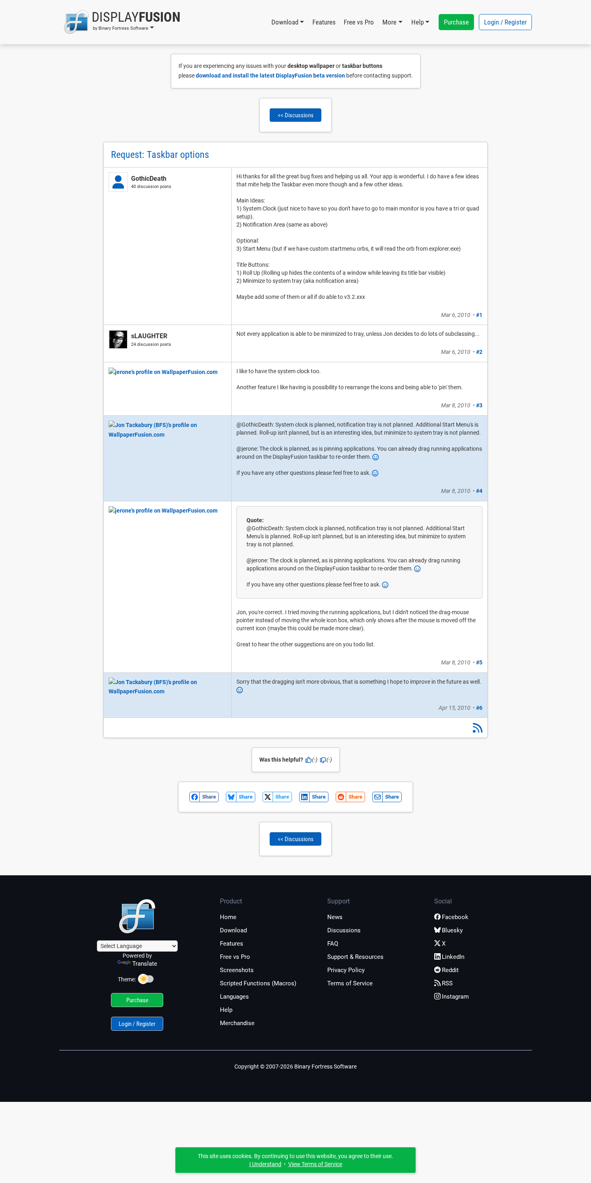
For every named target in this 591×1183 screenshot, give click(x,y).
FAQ (332, 943)
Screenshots (237, 970)
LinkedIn (453, 956)
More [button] (389, 22)
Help (226, 1009)
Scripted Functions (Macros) (258, 983)
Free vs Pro (359, 22)
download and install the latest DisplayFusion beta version (270, 75)
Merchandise (237, 1023)
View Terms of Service (315, 1164)
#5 (479, 662)
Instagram (455, 996)
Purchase (456, 22)
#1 (479, 315)
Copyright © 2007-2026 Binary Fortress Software (295, 1066)
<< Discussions (296, 115)
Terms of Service (350, 983)
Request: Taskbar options (160, 154)
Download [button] (284, 22)
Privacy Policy (346, 970)
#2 (479, 352)
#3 (479, 405)
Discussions (344, 930)
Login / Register (505, 22)
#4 (479, 491)
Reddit (450, 970)
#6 (479, 708)
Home (228, 917)
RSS (447, 983)
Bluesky (452, 930)
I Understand (265, 1164)
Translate (144, 963)
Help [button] (417, 22)
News (335, 917)
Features (324, 22)
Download (233, 930)
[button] (122, 22)
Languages (234, 996)
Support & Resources (355, 956)
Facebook (455, 917)
